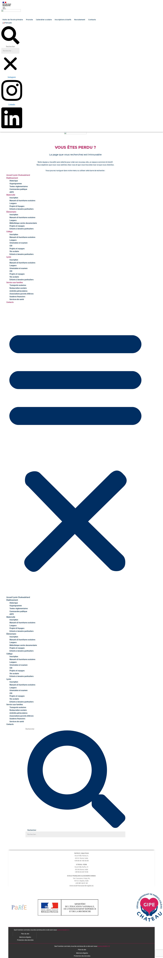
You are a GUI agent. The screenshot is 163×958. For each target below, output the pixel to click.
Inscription (14, 198)
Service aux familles (14, 282)
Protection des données (25, 940)
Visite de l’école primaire (12, 20)
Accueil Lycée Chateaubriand (18, 175)
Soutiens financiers (17, 297)
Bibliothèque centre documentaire (23, 223)
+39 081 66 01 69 (81, 883)
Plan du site (25, 934)
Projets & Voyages (17, 206)
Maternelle (10, 195)
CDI (11, 246)
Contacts (92, 20)
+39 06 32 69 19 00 (81, 872)
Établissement (12, 178)
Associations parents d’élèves (21, 294)
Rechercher (10, 46)
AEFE (12, 192)
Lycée (8, 257)
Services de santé (17, 299)
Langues (13, 203)
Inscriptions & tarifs (63, 20)
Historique (14, 181)
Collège (9, 232)
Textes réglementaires (19, 186)
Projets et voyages (17, 226)
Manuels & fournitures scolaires (22, 201)
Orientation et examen (18, 243)
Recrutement (79, 20)
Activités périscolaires (18, 291)
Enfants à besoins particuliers (21, 209)
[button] (10, 35)
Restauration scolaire (18, 288)
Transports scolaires (18, 285)
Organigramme (16, 184)
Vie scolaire (14, 251)
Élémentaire (11, 212)
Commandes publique (18, 189)
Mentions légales (25, 937)
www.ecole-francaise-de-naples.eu (81, 886)
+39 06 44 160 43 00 (81, 861)
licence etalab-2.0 (63, 930)
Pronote (29, 20)
